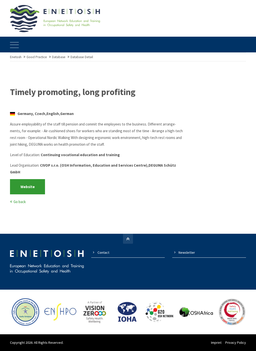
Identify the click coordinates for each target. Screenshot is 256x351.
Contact (103, 252)
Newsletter (186, 252)
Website (27, 186)
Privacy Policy (235, 342)
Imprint (216, 342)
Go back (20, 201)
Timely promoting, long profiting (73, 92)
